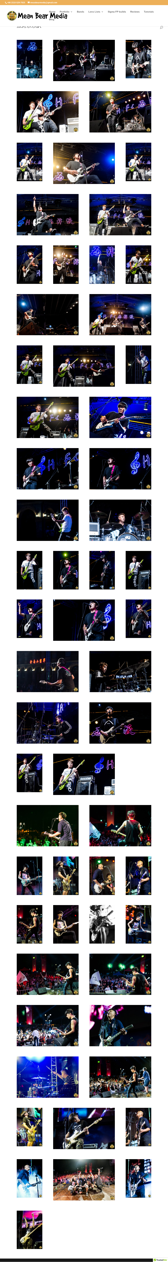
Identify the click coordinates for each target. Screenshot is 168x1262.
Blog (51, 19)
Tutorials (149, 12)
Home (52, 12)
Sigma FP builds (117, 12)
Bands (80, 12)
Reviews (135, 12)
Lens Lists (94, 12)
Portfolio (64, 12)
